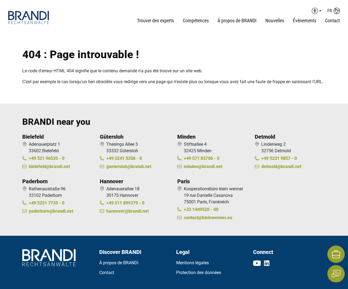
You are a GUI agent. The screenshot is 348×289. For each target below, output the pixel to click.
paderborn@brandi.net (51, 211)
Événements (304, 20)
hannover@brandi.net (127, 211)
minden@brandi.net (203, 166)
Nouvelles (274, 20)
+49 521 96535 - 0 (46, 158)
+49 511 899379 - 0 (125, 203)
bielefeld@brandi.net (49, 166)
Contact (332, 20)
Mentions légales (192, 262)
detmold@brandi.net (281, 166)
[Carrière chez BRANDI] (336, 254)
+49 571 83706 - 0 (201, 158)
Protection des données (198, 272)
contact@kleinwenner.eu (208, 217)
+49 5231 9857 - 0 (279, 158)
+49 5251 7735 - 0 (46, 203)
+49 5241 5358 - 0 (124, 158)
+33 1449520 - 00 (201, 209)
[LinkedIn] (266, 263)
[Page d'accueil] (35, 17)
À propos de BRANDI (118, 262)
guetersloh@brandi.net (128, 166)
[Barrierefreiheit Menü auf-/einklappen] (315, 11)
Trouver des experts (155, 20)
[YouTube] (257, 263)
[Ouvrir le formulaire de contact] (336, 273)
